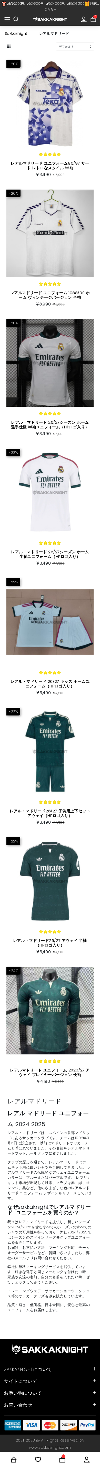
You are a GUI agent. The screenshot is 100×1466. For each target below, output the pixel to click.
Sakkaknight (16, 33)
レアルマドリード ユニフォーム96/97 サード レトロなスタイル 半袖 (50, 165)
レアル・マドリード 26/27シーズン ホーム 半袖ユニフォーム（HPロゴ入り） (50, 554)
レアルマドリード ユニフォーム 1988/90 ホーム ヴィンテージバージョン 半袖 (50, 295)
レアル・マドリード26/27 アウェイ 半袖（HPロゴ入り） (50, 943)
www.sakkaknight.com (50, 1447)
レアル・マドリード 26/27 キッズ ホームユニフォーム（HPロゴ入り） (50, 684)
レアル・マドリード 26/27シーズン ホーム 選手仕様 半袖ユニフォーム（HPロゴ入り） (50, 425)
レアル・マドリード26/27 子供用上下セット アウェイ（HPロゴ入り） (50, 813)
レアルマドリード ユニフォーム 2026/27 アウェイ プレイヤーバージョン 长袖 (50, 1072)
